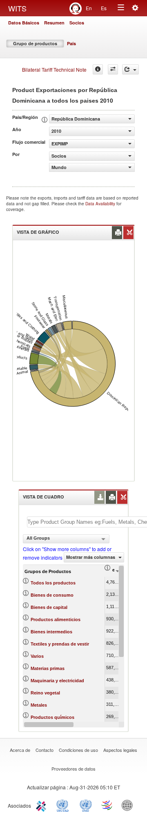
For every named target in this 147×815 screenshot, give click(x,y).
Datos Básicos (23, 23)
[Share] (130, 69)
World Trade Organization (107, 805)
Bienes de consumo (52, 595)
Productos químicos (52, 717)
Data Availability (100, 203)
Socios (76, 23)
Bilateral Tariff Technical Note (54, 69)
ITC (42, 805)
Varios (37, 656)
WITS (17, 8)
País (71, 43)
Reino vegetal (45, 692)
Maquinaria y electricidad (57, 680)
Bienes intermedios (51, 631)
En (89, 7)
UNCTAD (64, 805)
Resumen (54, 23)
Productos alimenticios (55, 619)
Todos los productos (53, 582)
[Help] (98, 69)
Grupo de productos (35, 43)
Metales (39, 705)
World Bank (129, 805)
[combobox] (66, 538)
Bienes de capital (49, 607)
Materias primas (48, 668)
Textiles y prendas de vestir (60, 643)
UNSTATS (86, 805)
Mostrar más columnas (91, 557)
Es (104, 7)
